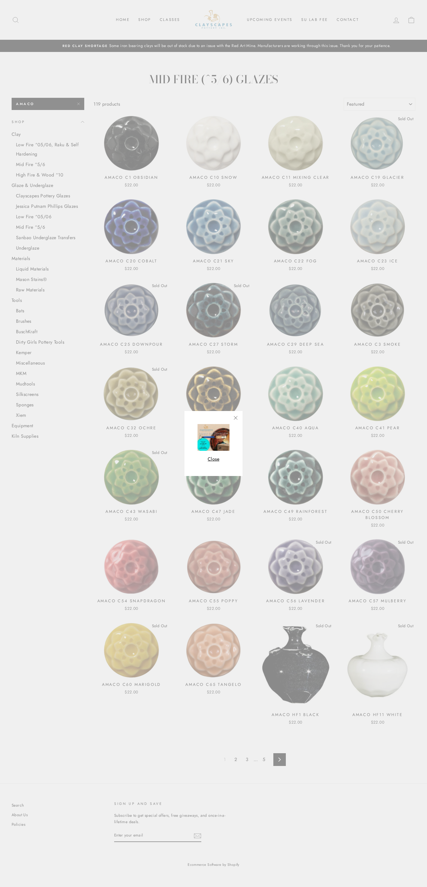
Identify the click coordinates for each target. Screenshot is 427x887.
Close (213, 459)
